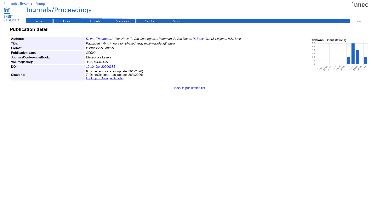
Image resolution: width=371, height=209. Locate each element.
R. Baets (198, 38)
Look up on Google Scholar (104, 78)
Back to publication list (189, 88)
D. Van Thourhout (98, 38)
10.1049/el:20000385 (100, 66)
